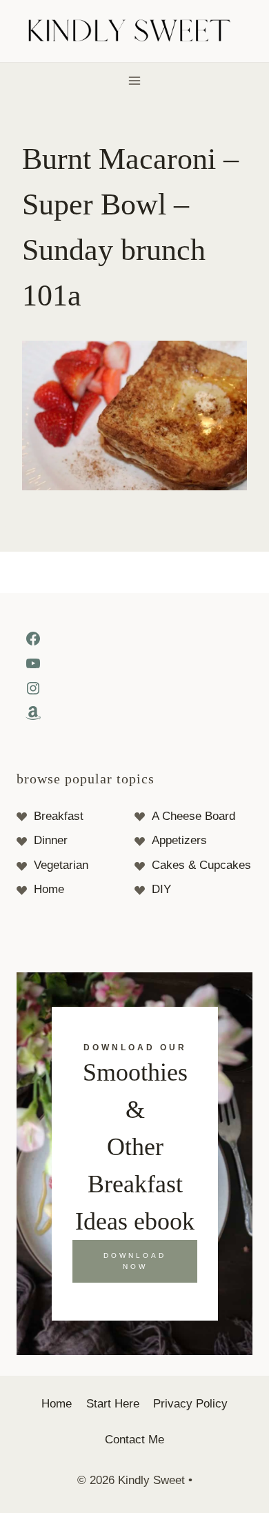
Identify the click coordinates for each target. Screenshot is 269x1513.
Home (49, 889)
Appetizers (179, 840)
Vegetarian (61, 865)
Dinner (51, 840)
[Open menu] (135, 80)
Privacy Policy (190, 1403)
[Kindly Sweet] (135, 31)
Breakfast (58, 816)
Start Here (112, 1403)
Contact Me (134, 1439)
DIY (161, 889)
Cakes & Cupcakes (201, 865)
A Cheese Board (193, 816)
